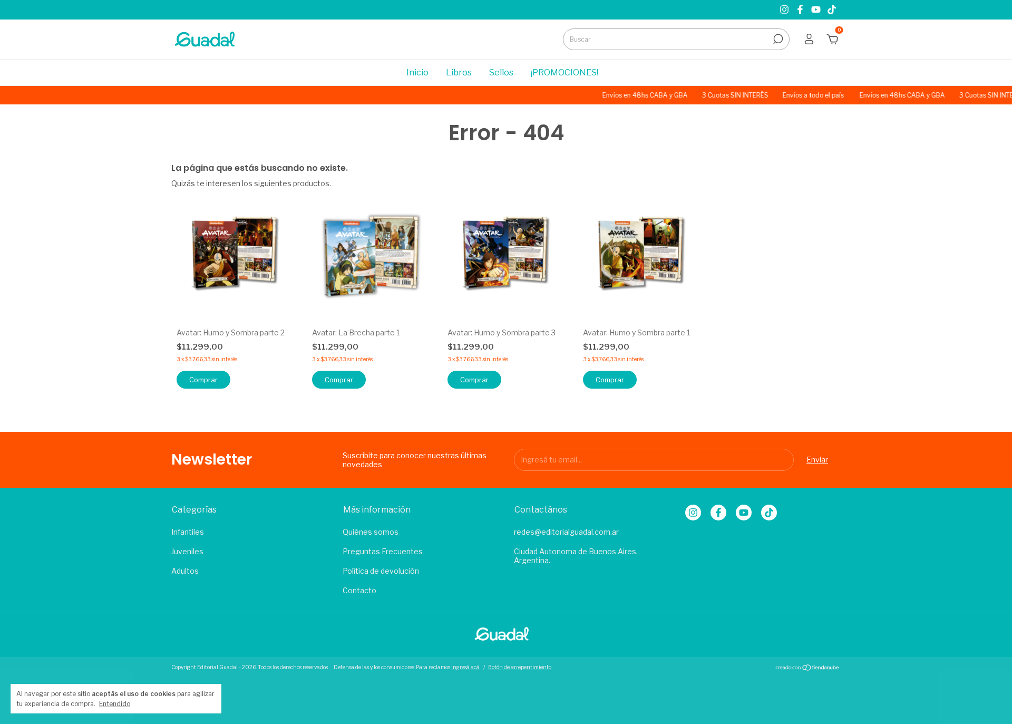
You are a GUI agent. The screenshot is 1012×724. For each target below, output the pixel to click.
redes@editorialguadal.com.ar (566, 531)
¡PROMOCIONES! (564, 72)
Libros (459, 72)
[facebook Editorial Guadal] (801, 9)
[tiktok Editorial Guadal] (831, 9)
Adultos (185, 570)
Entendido (114, 704)
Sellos (501, 72)
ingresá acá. (465, 667)
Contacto (359, 590)
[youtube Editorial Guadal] (817, 9)
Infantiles (187, 531)
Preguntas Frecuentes (383, 551)
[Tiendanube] (808, 668)
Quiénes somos (370, 531)
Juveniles (187, 551)
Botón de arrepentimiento (519, 667)
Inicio (417, 72)
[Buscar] (777, 39)
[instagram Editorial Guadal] (785, 9)
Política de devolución (381, 570)
